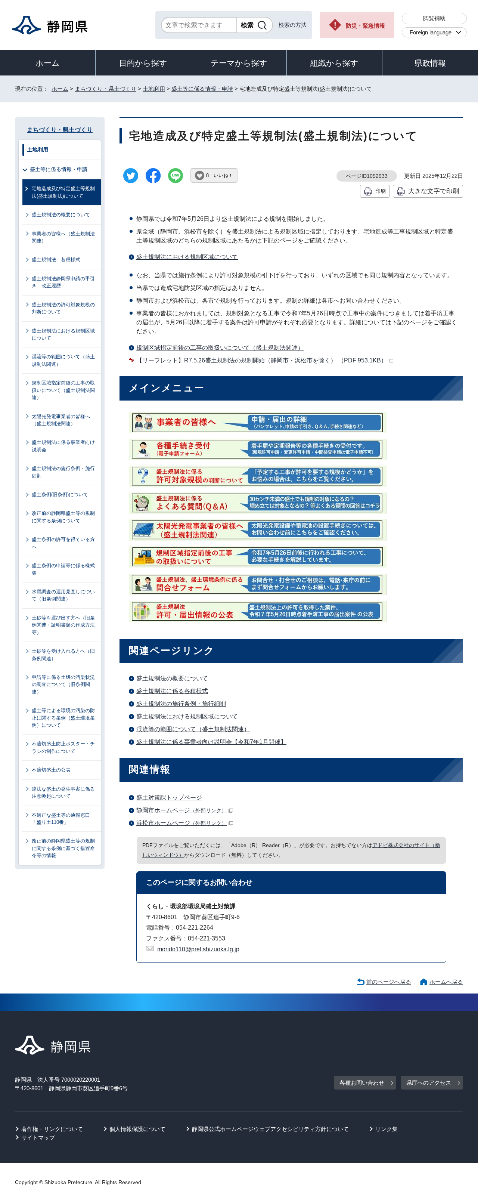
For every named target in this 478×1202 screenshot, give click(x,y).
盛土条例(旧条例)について (60, 494)
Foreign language (430, 32)
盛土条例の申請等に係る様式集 (63, 569)
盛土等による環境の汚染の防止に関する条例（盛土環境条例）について (63, 718)
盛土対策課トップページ (169, 797)
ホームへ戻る (446, 982)
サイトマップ (38, 1137)
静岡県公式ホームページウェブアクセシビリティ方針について (270, 1129)
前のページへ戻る (388, 982)
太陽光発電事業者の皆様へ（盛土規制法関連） (61, 420)
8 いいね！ (219, 175)
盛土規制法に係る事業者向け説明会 (63, 445)
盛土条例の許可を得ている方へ (63, 543)
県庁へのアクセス (428, 1082)
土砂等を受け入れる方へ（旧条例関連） (63, 654)
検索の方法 (293, 25)
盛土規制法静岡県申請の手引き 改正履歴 (63, 282)
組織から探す (334, 63)
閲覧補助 (434, 18)
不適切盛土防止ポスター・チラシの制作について (63, 747)
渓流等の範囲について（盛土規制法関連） (193, 729)
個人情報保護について (137, 1129)
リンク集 (386, 1129)
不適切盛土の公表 (51, 770)
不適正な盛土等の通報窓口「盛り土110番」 (61, 818)
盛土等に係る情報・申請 (202, 89)
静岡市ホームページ (181, 810)
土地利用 (154, 89)
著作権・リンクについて (52, 1129)
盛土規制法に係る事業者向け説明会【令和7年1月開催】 (211, 742)
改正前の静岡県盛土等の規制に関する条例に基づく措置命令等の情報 (63, 848)
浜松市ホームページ (181, 823)
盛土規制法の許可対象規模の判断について (63, 308)
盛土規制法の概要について (172, 678)
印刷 (380, 191)
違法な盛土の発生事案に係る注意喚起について (63, 792)
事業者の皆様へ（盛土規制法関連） (63, 237)
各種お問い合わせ (361, 1082)
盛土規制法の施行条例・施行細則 (181, 704)
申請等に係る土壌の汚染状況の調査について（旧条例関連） (63, 684)
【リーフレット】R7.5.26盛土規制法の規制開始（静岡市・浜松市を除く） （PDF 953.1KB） (261, 360)
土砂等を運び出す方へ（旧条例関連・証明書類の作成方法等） (63, 625)
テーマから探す (239, 63)
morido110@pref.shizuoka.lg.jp (198, 949)
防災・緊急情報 (365, 25)
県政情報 (430, 63)
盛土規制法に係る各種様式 (172, 691)
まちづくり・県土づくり (105, 89)
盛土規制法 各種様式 (56, 259)
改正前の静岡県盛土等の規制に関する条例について (63, 516)
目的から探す (143, 63)
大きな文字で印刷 (433, 191)
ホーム (47, 63)
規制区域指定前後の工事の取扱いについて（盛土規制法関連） (220, 347)
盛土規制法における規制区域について (187, 257)
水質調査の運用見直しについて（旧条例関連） (63, 595)
